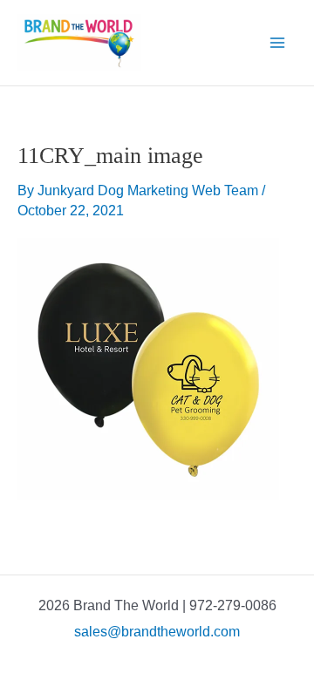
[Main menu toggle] (277, 43)
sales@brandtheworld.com (157, 631)
